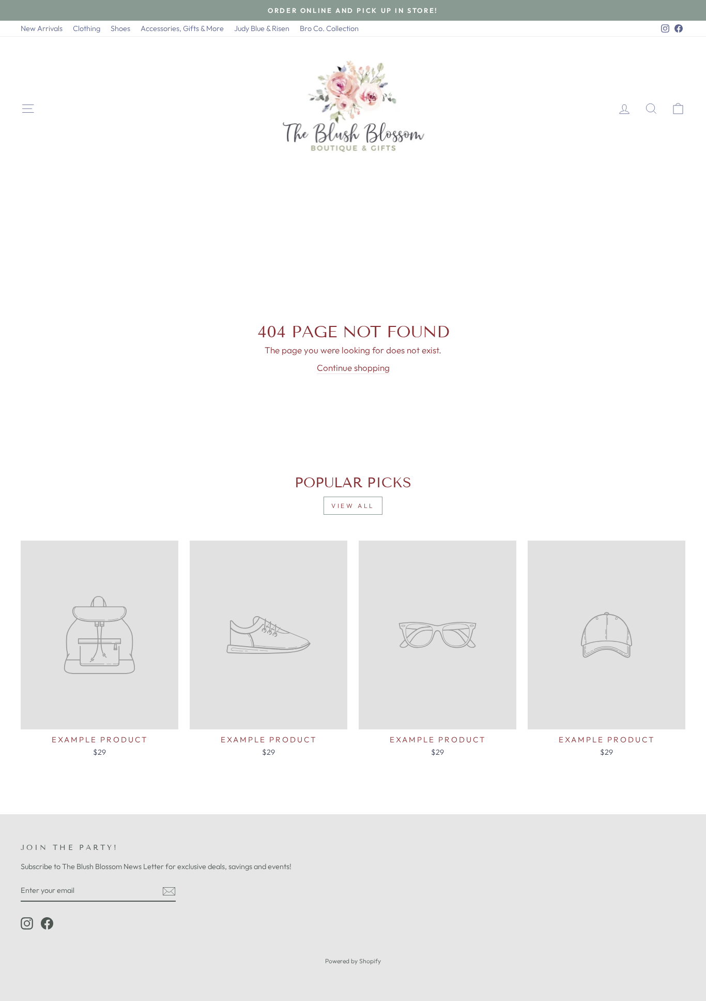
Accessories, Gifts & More (182, 28)
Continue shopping (353, 367)
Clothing (86, 28)
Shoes (120, 28)
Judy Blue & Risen (261, 28)
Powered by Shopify (353, 961)
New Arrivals (42, 28)
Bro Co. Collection (329, 28)
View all (353, 506)
